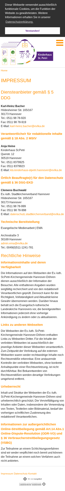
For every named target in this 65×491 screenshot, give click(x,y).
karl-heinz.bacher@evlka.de (27, 126)
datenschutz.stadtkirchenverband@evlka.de (37, 214)
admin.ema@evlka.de (14, 243)
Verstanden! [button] (32, 30)
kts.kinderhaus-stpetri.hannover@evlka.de (36, 170)
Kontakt (32, 473)
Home (4, 70)
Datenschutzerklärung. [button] (19, 21)
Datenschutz (21, 473)
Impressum (7, 473)
